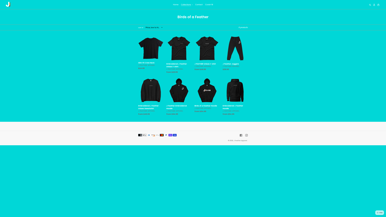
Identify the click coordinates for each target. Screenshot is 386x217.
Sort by (140, 28)
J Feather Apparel (240, 140)
